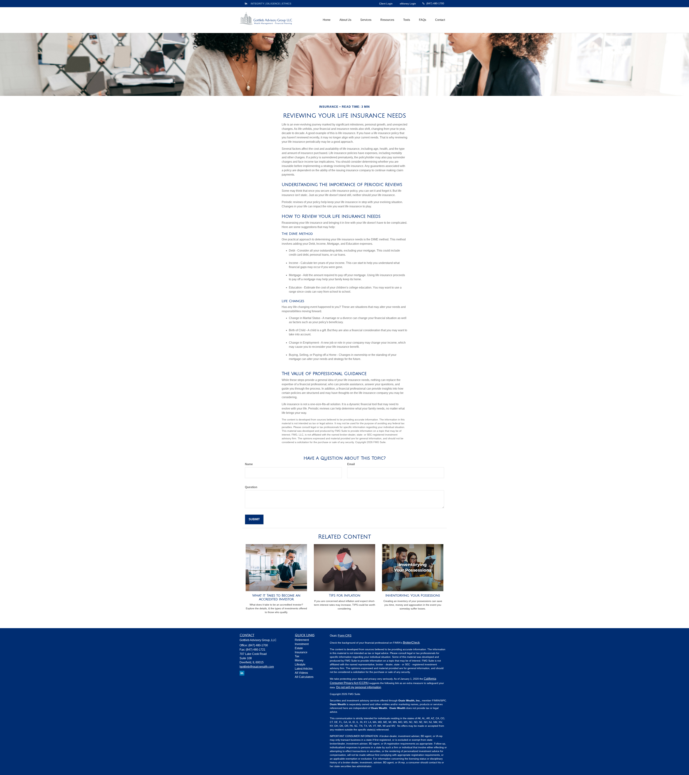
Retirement (302, 639)
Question (251, 487)
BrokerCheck (411, 642)
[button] (345, 19)
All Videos (301, 672)
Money (299, 660)
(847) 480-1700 (435, 3)
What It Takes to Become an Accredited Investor (276, 597)
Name (249, 464)
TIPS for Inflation (344, 595)
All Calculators (304, 676)
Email (351, 464)
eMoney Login (408, 3)
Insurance (301, 652)
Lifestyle (300, 664)
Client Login (386, 3)
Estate (299, 648)
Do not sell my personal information (358, 687)
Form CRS (344, 635)
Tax (297, 656)
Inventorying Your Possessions (412, 595)
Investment (302, 644)
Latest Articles (304, 668)
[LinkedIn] (246, 3)
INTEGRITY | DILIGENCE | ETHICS (271, 3)
